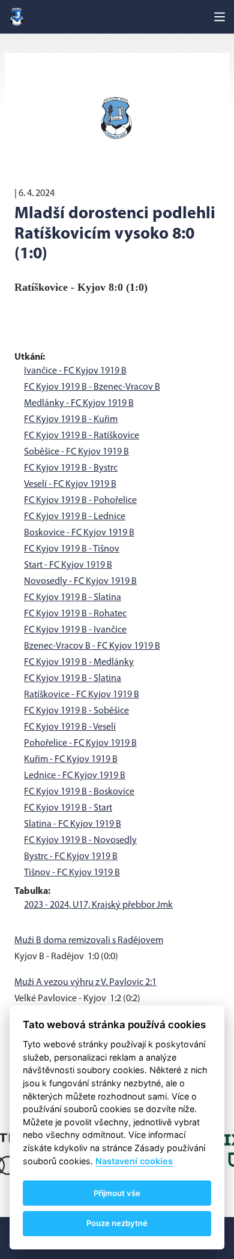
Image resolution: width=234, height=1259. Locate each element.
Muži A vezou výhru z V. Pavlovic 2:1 (85, 982)
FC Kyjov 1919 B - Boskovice (79, 792)
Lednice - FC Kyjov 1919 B (74, 776)
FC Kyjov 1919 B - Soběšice (76, 711)
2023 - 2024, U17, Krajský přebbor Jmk (98, 905)
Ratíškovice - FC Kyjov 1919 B (81, 695)
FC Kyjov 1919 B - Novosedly (80, 840)
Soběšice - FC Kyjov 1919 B (76, 452)
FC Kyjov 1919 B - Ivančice (75, 630)
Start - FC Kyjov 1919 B (68, 565)
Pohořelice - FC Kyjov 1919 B (80, 743)
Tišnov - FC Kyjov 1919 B (72, 873)
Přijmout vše (117, 1193)
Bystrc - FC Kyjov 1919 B (71, 857)
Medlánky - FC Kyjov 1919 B (79, 403)
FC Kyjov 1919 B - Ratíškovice (81, 436)
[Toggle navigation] (219, 16)
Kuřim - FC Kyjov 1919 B (71, 759)
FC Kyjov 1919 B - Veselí (70, 727)
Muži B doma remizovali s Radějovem (88, 940)
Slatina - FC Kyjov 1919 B (72, 824)
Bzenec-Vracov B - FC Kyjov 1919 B (92, 646)
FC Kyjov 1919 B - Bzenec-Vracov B (92, 387)
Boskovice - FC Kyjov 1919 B (79, 533)
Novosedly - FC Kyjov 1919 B (80, 581)
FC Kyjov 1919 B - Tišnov (71, 549)
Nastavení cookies (134, 1161)
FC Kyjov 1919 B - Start (68, 808)
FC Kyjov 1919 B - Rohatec (75, 614)
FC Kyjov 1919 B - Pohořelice (80, 500)
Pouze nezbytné (117, 1223)
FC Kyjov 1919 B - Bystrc (71, 468)
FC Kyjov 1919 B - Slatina (72, 598)
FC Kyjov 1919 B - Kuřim (71, 419)
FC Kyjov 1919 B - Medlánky (79, 662)
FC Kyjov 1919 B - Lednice (74, 517)
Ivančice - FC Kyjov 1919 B (75, 371)
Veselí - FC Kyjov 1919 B (70, 484)
